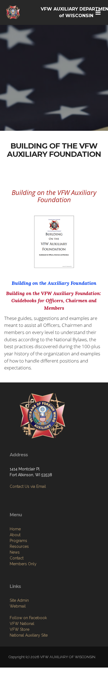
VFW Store (19, 629)
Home (15, 529)
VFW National (22, 623)
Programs (18, 540)
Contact (17, 558)
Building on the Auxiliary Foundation (54, 283)
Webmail (18, 606)
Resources (19, 546)
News (15, 552)
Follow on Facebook (28, 618)
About (15, 535)
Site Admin (19, 600)
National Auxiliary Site (29, 635)
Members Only (23, 564)
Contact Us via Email (28, 486)
